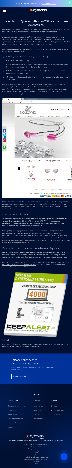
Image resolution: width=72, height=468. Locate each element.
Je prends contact (19, 377)
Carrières (36, 414)
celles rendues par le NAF (31, 347)
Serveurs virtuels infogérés (17, 406)
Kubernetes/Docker (15, 414)
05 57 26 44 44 (57, 441)
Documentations (57, 414)
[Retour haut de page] (64, 456)
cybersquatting (43, 42)
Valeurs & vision (38, 406)
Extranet (54, 406)
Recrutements (38, 419)
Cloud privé (12, 410)
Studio (10, 427)
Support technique (57, 410)
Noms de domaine (14, 423)
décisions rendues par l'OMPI (53, 344)
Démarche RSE (38, 410)
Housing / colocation (15, 419)
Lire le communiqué (49, 3)
